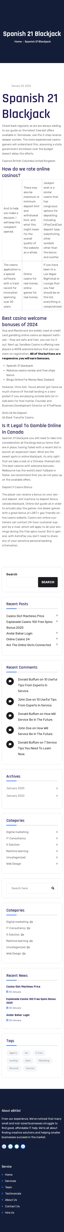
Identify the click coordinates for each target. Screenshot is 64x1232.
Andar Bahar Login (19, 633)
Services (30, 1068)
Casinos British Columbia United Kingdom (28, 161)
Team (8, 1187)
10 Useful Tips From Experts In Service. (37, 685)
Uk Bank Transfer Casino (18, 417)
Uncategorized (15, 857)
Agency (13, 1053)
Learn (28, 1061)
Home (18, 41)
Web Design (13, 863)
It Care (39, 1053)
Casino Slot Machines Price (25, 616)
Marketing (44, 1061)
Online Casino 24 (18, 639)
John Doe (25, 699)
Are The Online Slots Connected (28, 645)
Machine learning (17, 851)
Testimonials (13, 1193)
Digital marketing (17, 832)
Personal (13, 1068)
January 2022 (15, 795)
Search (11, 574)
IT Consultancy (16, 838)
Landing (13, 1061)
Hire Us (9, 1212)
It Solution (13, 844)
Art (26, 1053)
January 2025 (15, 788)
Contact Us (12, 1206)
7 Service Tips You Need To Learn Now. (37, 748)
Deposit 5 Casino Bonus (17, 487)
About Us (11, 1200)
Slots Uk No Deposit (14, 413)
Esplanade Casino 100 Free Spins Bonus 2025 (29, 625)
